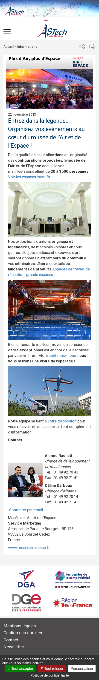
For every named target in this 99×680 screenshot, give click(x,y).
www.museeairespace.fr (29, 547)
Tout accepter (21, 669)
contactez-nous (62, 355)
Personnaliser (81, 669)
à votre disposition (60, 421)
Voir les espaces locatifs (29, 177)
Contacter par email (26, 510)
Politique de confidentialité (49, 675)
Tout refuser (53, 669)
